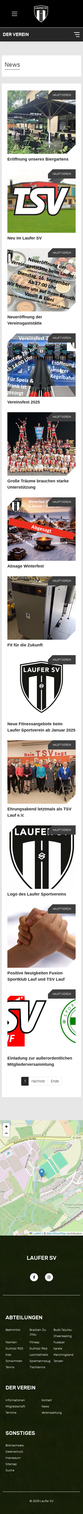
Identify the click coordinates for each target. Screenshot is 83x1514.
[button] (41, 1173)
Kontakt (47, 1400)
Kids (8, 1354)
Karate (57, 1348)
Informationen (15, 1400)
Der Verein (16, 34)
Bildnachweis (15, 1445)
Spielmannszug (40, 1361)
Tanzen (58, 1361)
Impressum (13, 1458)
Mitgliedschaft (15, 1406)
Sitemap (11, 1464)
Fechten (11, 1342)
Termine (11, 1412)
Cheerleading (62, 1336)
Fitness (34, 1342)
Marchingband (63, 1354)
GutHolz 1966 (38, 1348)
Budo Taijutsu (62, 1330)
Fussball (59, 1342)
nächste (38, 1081)
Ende (55, 1081)
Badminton (13, 1330)
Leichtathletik (39, 1354)
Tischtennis (37, 1367)
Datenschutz (14, 1451)
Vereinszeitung (52, 1412)
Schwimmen (14, 1361)
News (45, 1406)
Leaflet (37, 1233)
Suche (10, 1470)
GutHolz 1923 (14, 1348)
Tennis (10, 1367)
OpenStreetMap (56, 1233)
